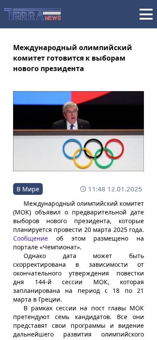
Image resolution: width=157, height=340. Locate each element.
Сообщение (30, 238)
